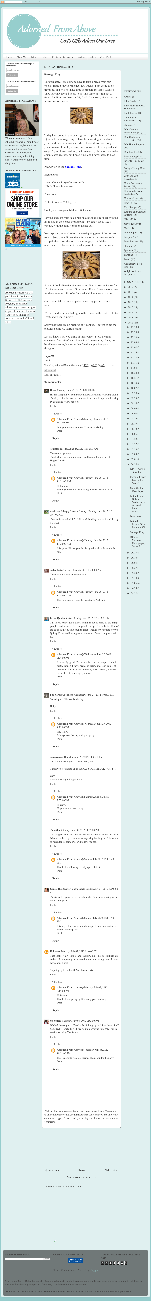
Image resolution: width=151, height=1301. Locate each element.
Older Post (111, 1170)
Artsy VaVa (56, 570)
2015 (131, 307)
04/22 (134, 593)
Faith (33, 57)
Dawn (53, 390)
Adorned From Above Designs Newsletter (20, 65)
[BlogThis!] (47, 370)
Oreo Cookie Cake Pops (136, 489)
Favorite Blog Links (134, 160)
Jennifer (54, 448)
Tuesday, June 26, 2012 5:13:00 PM (91, 618)
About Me (21, 57)
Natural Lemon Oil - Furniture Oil (137, 524)
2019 (131, 287)
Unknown (55, 951)
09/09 (134, 408)
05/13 (134, 578)
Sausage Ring (137, 532)
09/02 (134, 413)
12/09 (134, 342)
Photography (130, 232)
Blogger (94, 1270)
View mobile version (81, 1176)
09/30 (134, 393)
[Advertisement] (81, 1147)
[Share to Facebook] (52, 370)
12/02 (134, 347)
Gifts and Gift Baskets (131, 177)
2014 (131, 312)
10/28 (134, 372)
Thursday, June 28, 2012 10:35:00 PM (83, 757)
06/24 (134, 464)
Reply (53, 406)
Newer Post (52, 1170)
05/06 (134, 583)
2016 (131, 302)
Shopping (129, 245)
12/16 (134, 337)
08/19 (134, 423)
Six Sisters (55, 1020)
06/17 (134, 552)
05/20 (134, 572)
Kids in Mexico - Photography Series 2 (137, 541)
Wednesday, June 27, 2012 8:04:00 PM (94, 694)
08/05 (134, 433)
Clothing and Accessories (130, 119)
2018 (131, 292)
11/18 (134, 357)
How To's (128, 202)
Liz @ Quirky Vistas (61, 618)
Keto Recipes (131, 207)
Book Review (131, 113)
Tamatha (55, 830)
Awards (128, 96)
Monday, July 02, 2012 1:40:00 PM (79, 951)
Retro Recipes (131, 241)
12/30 (134, 327)
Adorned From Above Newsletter (21, 82)
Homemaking (131, 198)
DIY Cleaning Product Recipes (132, 131)
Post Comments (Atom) (70, 1186)
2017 (131, 297)
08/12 (134, 428)
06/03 (134, 562)
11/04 (134, 367)
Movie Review (131, 223)
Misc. (127, 219)
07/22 (134, 444)
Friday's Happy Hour (134, 168)
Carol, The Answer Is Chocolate (67, 889)
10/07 (134, 388)
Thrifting (128, 254)
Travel (127, 259)
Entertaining (130, 156)
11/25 (134, 352)
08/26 (134, 418)
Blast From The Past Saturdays (134, 107)
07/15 (134, 449)
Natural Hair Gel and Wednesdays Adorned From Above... (137, 503)
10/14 (134, 383)
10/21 (134, 378)
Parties (44, 57)
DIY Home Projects (134, 144)
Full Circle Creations (61, 694)
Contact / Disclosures (62, 57)
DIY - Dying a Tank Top (137, 470)
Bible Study (130, 101)
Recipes (81, 57)
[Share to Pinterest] (54, 370)
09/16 (134, 403)
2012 (131, 322)
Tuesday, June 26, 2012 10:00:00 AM (82, 570)
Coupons (128, 125)
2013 (131, 317)
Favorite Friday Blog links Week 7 (138, 480)
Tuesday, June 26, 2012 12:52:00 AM (79, 448)
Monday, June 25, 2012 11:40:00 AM (76, 390)
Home (9, 57)
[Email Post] (112, 365)
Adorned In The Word (100, 57)
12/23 (134, 332)
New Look (135, 516)
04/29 (134, 588)
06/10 (134, 557)
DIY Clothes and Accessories (132, 138)
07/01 (134, 459)
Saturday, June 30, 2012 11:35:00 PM (80, 830)
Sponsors (128, 250)
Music (127, 228)
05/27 (134, 567)
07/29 (134, 439)
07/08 (134, 454)
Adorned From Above (69, 419)
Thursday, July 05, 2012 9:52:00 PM (80, 1020)
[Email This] (45, 370)
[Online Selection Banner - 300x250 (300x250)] (22, 216)
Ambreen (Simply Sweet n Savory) (68, 511)
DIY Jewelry (130, 152)
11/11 (134, 362)
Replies (58, 413)
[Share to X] (50, 370)
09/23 (134, 398)
